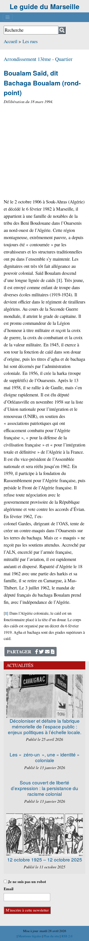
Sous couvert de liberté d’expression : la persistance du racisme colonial (44, 788)
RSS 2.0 (66, 936)
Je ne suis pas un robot (26, 881)
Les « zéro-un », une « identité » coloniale (45, 757)
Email (8, 888)
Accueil (10, 41)
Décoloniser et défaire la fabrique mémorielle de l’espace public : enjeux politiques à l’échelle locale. (44, 726)
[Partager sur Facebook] (36, 651)
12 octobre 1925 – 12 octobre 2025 (44, 859)
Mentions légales (30, 936)
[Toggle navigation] (7, 17)
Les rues (30, 41)
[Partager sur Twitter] (41, 651)
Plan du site (52, 936)
